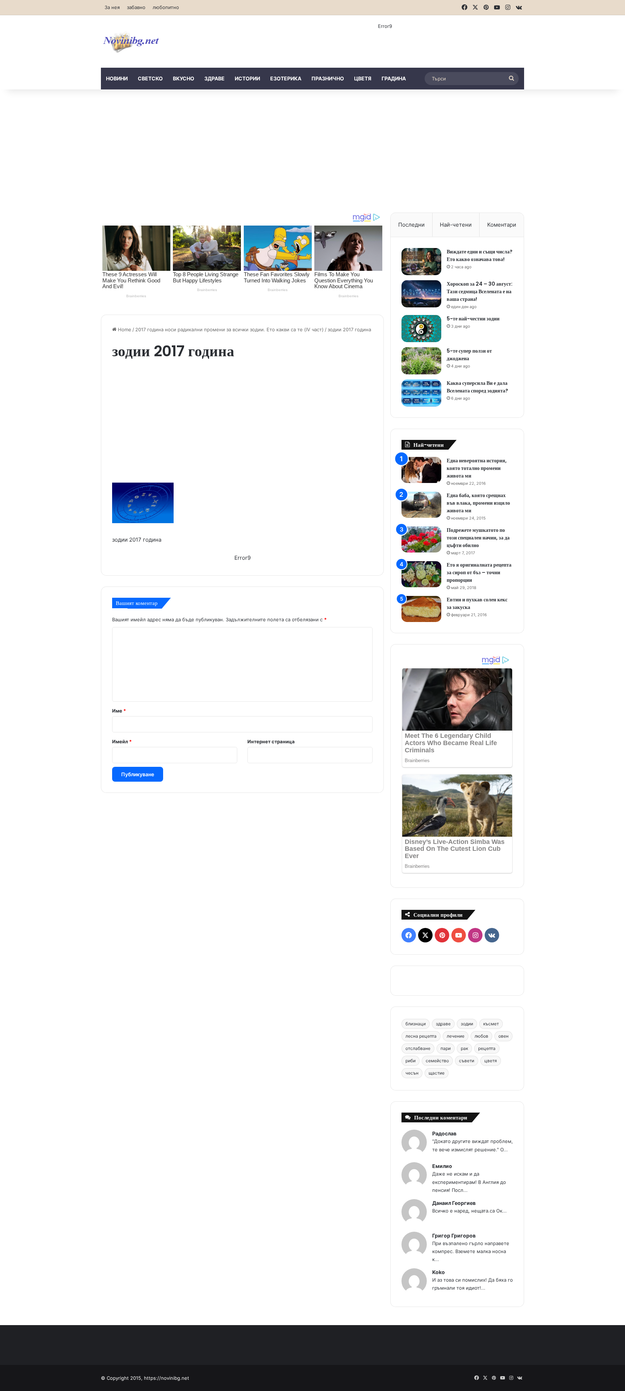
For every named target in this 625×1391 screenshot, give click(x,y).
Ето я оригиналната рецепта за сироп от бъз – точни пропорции (479, 572)
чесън (411, 1073)
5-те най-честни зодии (473, 318)
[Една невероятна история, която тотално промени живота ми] (421, 470)
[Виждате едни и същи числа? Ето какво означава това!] (421, 261)
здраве (214, 78)
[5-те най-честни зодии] (421, 328)
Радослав (444, 1133)
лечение (455, 1036)
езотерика (285, 78)
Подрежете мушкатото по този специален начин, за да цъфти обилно (478, 537)
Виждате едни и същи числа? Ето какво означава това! (480, 255)
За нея (112, 7)
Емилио (442, 1166)
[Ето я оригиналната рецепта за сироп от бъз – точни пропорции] (421, 574)
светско (150, 78)
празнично (327, 78)
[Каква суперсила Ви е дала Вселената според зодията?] (421, 393)
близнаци (415, 1023)
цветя (362, 78)
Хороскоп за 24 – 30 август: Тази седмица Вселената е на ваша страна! (480, 291)
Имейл (122, 741)
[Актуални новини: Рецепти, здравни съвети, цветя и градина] (130, 41)
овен (503, 1036)
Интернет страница (271, 741)
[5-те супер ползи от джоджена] (421, 360)
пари (446, 1048)
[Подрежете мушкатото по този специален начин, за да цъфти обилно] (421, 539)
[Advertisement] (312, 151)
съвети (466, 1060)
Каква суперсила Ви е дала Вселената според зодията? (477, 386)
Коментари (501, 224)
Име (119, 711)
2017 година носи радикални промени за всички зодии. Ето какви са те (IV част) (229, 329)
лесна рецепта (421, 1036)
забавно (136, 7)
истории (247, 78)
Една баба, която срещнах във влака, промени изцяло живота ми (478, 503)
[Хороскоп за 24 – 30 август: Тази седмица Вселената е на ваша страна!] (421, 293)
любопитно (166, 7)
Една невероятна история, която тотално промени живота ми (477, 468)
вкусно (183, 78)
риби (410, 1060)
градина (394, 78)
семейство (437, 1060)
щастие (437, 1073)
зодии (467, 1023)
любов (481, 1036)
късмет (491, 1023)
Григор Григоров (454, 1235)
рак (464, 1048)
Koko (438, 1272)
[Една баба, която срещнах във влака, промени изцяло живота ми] (421, 505)
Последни (411, 224)
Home (123, 329)
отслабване (417, 1048)
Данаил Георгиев (454, 1203)
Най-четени (456, 224)
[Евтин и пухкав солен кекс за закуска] (421, 609)
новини (117, 78)
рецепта (487, 1048)
